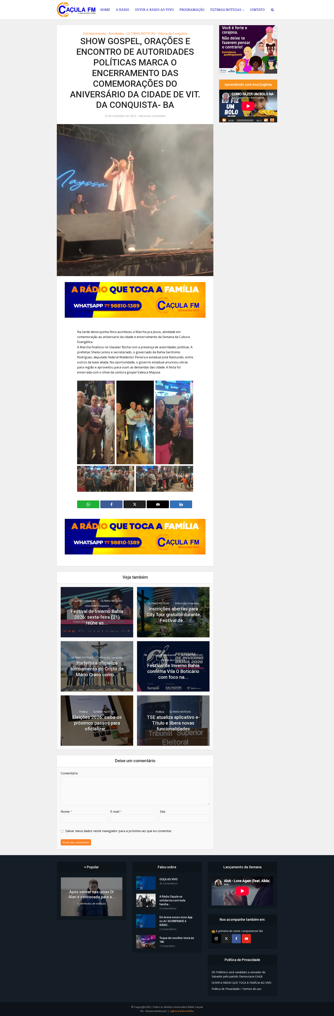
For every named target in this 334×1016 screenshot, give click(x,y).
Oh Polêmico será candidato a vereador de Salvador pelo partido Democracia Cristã (238, 974)
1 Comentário (167, 946)
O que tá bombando (83, 600)
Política (83, 711)
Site (162, 811)
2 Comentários (167, 929)
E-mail (116, 811)
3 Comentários (167, 908)
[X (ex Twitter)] (226, 938)
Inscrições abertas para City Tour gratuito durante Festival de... (173, 614)
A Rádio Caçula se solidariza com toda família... (172, 900)
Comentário (69, 773)
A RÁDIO (122, 10)
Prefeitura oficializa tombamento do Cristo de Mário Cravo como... (97, 668)
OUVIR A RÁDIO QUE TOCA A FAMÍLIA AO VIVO (241, 982)
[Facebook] (236, 938)
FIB (145, 655)
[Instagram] (216, 938)
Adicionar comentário (152, 116)
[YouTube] (246, 938)
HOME (105, 10)
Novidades (116, 33)
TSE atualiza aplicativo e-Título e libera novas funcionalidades (173, 723)
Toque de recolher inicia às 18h (176, 939)
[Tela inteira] (272, 119)
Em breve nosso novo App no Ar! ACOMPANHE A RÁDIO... (175, 921)
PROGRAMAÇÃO (191, 10)
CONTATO (257, 10)
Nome (66, 811)
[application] (248, 105)
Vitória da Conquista (172, 33)
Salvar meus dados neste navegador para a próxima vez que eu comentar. (118, 831)
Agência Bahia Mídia (182, 1011)
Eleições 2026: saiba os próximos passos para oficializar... (97, 723)
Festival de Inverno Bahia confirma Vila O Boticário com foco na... (173, 671)
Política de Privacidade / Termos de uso (236, 989)
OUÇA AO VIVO (168, 879)
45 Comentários (168, 883)
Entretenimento (94, 33)
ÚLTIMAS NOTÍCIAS (225, 10)
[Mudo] (266, 119)
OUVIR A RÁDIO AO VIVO (154, 10)
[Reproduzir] (224, 119)
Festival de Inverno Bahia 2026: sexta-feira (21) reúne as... (97, 617)
